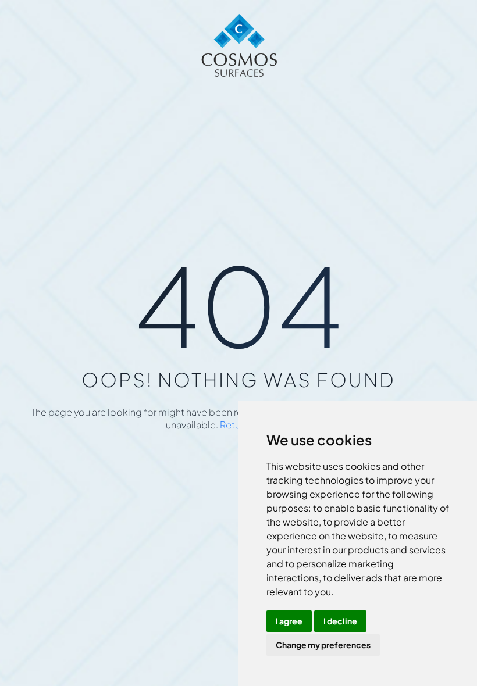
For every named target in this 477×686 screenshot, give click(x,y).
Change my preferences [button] (323, 644)
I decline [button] (340, 621)
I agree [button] (289, 621)
